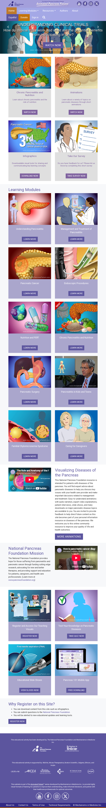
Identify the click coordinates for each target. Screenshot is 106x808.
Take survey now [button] (76, 176)
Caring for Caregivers (76, 446)
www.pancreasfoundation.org (21, 580)
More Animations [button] (69, 536)
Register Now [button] (29, 636)
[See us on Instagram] (91, 4)
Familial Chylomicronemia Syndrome (30, 446)
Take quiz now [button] (76, 636)
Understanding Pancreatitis (29, 229)
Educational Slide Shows (29, 680)
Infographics (30, 156)
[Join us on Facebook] (85, 4)
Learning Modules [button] (28, 10)
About (75, 10)
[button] (8, 27)
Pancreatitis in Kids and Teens (76, 392)
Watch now (53, 45)
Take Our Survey (76, 156)
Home (12, 10)
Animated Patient (37, 784)
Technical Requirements (59, 805)
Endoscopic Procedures (76, 283)
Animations (76, 92)
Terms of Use (38, 805)
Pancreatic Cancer (30, 283)
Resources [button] (48, 10)
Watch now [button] (30, 112)
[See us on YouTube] (79, 4)
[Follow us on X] (96, 4)
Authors (64, 10)
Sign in (35, 17)
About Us (10, 805)
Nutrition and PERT (30, 337)
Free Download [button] (76, 690)
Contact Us (23, 805)
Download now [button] (30, 176)
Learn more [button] (30, 239)
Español (12, 17)
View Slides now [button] (30, 690)
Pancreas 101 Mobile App (76, 680)
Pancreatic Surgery (29, 392)
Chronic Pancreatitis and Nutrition (30, 94)
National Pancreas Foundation (56, 712)
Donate (24, 17)
